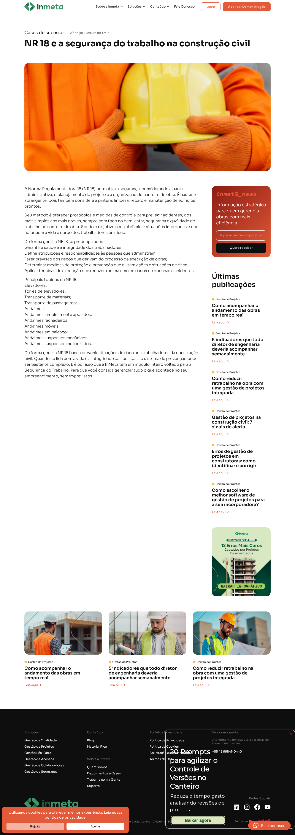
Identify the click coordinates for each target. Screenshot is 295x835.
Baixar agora (198, 820)
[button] (269, 825)
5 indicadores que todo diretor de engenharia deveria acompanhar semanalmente (237, 347)
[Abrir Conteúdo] (168, 6)
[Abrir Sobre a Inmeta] (121, 6)
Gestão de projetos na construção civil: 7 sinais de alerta (236, 422)
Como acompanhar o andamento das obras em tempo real (236, 310)
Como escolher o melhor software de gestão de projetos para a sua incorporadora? (238, 497)
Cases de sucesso (44, 32)
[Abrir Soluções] (144, 6)
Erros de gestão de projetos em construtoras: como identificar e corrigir (234, 458)
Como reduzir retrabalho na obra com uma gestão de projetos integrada (238, 385)
